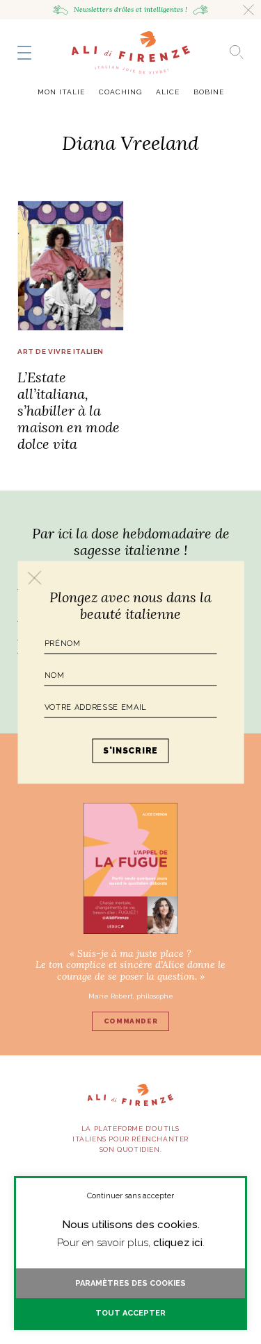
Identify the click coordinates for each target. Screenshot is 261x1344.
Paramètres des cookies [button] (130, 1283)
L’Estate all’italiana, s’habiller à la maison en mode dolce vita (68, 410)
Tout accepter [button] (130, 1313)
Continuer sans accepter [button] (130, 1195)
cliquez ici (178, 1242)
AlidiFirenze (131, 52)
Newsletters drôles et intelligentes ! (130, 9)
